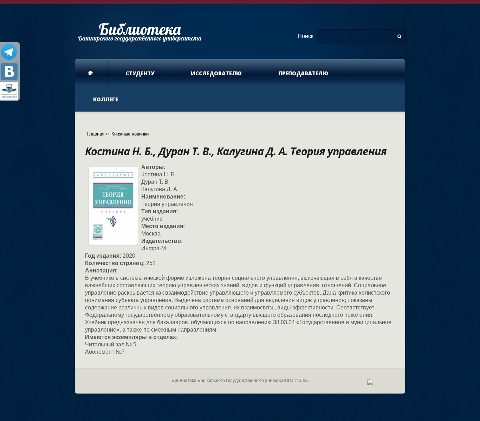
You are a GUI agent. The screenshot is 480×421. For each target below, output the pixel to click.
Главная (95, 134)
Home (91, 72)
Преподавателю (303, 73)
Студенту (139, 73)
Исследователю (216, 73)
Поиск (305, 36)
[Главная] (140, 32)
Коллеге (105, 99)
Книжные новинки (130, 134)
